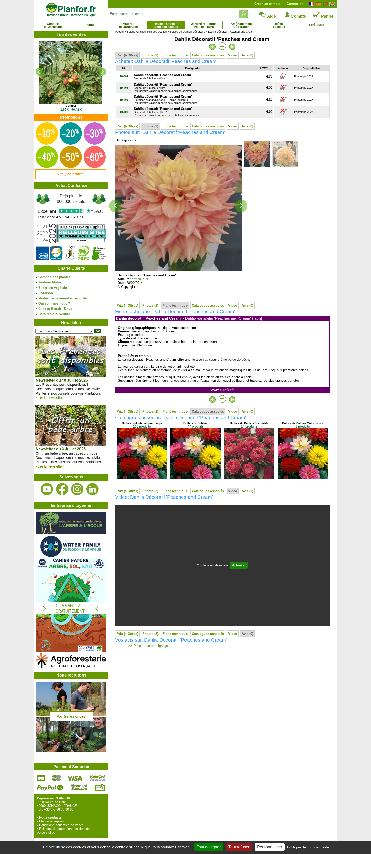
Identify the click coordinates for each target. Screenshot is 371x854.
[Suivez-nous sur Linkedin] (92, 489)
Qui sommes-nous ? (54, 303)
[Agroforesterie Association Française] (71, 667)
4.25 (269, 99)
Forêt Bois (316, 25)
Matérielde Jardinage (128, 25)
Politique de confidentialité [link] (308, 847)
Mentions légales (51, 821)
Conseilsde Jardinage (53, 25)
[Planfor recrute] (71, 751)
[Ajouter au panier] (283, 78)
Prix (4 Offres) (127, 55)
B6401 (124, 76)
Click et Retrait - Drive (55, 309)
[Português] (324, 4)
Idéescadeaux (279, 25)
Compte (298, 16)
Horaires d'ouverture (54, 314)
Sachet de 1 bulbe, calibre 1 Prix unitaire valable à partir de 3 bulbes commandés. (166, 87)
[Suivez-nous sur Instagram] (77, 489)
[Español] (317, 4)
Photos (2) (150, 55)
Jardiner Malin (49, 282)
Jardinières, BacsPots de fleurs (204, 25)
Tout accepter (209, 847)
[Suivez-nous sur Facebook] (62, 489)
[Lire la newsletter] (70, 400)
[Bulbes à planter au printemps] (142, 477)
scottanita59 (139, 279)
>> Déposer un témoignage (147, 646)
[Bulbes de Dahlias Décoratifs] (249, 477)
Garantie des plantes (54, 277)
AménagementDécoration (241, 25)
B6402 (124, 99)
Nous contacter (51, 817)
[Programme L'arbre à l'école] (71, 533)
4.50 (269, 87)
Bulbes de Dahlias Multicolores (302, 423)
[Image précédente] (115, 206)
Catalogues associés (208, 55)
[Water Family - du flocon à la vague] (71, 556)
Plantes (91, 25)
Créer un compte (267, 4)
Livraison (45, 293)
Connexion (295, 4)
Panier (326, 16)
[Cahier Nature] (71, 651)
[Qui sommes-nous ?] (71, 227)
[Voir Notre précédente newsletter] (70, 469)
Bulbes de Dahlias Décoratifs (187, 31)
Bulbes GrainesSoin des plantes (166, 25)
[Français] (311, 4)
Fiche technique (175, 55)
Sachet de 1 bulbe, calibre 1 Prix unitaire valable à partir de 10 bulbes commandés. (167, 112)
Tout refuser (238, 847)
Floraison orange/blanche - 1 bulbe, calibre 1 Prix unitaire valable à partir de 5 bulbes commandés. (166, 99)
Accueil (119, 31)
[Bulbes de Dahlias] (195, 477)
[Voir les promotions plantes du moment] (70, 178)
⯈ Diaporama (126, 140)
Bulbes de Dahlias (195, 423)
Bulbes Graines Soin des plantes (147, 31)
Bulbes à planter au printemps (142, 423)
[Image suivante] (241, 206)
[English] (331, 4)
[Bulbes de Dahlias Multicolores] (303, 477)
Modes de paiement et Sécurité (62, 298)
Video (232, 55)
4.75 (269, 76)
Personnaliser (269, 847)
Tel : (40, 809)
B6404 (124, 111)
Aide (271, 16)
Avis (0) (247, 55)
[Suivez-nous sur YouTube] (47, 489)
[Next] (102, 72)
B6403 (124, 87)
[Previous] (39, 72)
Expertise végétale (52, 288)
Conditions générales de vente (61, 825)
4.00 (269, 112)
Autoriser (238, 565)
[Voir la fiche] (70, 72)
